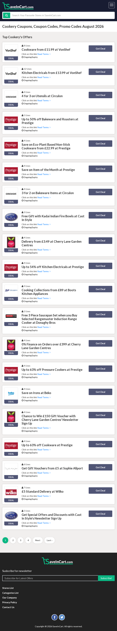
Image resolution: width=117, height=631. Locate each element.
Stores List (8, 588)
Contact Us (8, 607)
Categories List (10, 592)
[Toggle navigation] (112, 5)
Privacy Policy (9, 602)
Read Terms (43, 54)
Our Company (9, 597)
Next (37, 540)
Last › (49, 540)
